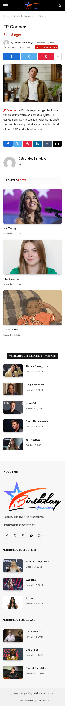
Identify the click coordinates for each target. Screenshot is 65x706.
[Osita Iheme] (32, 307)
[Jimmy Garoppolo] (13, 370)
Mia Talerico (11, 278)
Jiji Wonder (33, 439)
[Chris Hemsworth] (13, 425)
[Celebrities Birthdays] (32, 5)
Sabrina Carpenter (37, 561)
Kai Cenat (32, 649)
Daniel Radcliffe (36, 668)
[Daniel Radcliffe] (13, 672)
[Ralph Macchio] (13, 389)
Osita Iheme (11, 329)
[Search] (60, 6)
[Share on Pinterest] (46, 56)
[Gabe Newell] (13, 635)
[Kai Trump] (32, 206)
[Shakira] (13, 584)
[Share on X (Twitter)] (29, 56)
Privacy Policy (26, 700)
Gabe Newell (33, 631)
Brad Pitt (31, 402)
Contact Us (43, 700)
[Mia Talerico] (32, 257)
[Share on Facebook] (11, 56)
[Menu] (5, 6)
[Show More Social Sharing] (58, 56)
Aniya (29, 598)
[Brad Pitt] (13, 407)
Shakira (31, 579)
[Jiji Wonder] (13, 444)
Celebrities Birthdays (23, 42)
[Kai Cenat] (13, 654)
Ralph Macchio (35, 384)
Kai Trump (9, 228)
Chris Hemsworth (37, 421)
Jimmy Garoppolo (37, 366)
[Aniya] (13, 602)
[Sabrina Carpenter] (13, 565)
